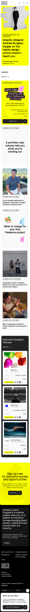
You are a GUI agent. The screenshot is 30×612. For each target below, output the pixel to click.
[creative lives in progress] (4, 3)
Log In (3, 559)
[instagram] (18, 382)
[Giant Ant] (15, 360)
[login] (27, 3)
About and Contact (7, 552)
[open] (19, 3)
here (16, 537)
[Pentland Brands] (15, 430)
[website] (15, 382)
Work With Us (5, 555)
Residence (4, 585)
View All (4, 77)
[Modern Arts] (15, 395)
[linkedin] (20, 382)
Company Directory (21, 552)
